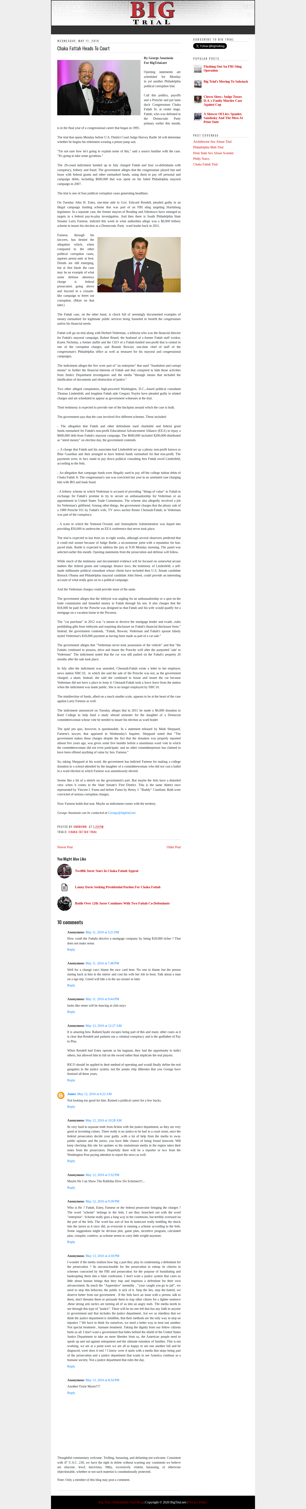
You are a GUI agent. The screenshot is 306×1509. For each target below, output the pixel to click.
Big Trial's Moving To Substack (226, 81)
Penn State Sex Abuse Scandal (213, 153)
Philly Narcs (201, 158)
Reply (71, 949)
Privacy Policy (197, 1502)
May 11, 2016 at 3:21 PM (102, 932)
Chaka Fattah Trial (82, 832)
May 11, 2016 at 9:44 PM (102, 999)
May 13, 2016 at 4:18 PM (102, 1256)
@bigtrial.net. (127, 813)
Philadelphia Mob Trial (208, 147)
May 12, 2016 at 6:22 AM (94, 1094)
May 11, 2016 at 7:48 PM (102, 963)
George (113, 813)
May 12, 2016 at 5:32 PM (102, 1175)
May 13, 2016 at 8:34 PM (102, 1380)
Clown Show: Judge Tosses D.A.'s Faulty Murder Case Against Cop (223, 100)
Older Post (174, 847)
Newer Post (65, 847)
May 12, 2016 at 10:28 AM (104, 1120)
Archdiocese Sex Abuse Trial (212, 141)
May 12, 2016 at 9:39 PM (102, 1201)
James (71, 1094)
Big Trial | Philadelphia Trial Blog (121, 1502)
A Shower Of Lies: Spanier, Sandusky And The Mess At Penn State (223, 118)
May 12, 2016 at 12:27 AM (104, 1025)
